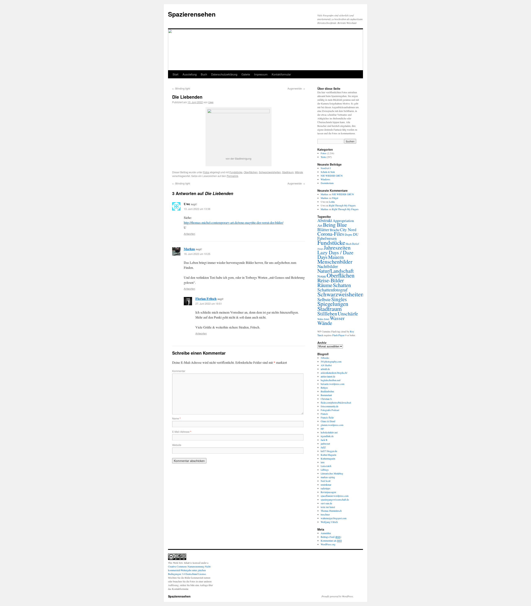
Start (175, 74)
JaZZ (323, 447)
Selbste (324, 299)
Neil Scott (325, 480)
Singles (339, 299)
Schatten (342, 284)
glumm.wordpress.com (332, 425)
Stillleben (327, 313)
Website (176, 445)
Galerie (245, 74)
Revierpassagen (328, 492)
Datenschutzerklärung (224, 74)
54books (325, 357)
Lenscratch (326, 466)
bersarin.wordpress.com (332, 383)
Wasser (337, 318)
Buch (204, 74)
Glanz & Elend (328, 421)
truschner (325, 514)
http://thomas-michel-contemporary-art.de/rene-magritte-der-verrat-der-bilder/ (233, 222)
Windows (325, 179)
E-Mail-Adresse (181, 431)
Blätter (323, 229)
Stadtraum (288, 172)
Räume (324, 284)
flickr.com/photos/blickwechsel (336, 402)
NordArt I (326, 168)
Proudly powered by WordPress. (338, 596)
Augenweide (296, 88)
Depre (348, 234)
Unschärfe (348, 313)
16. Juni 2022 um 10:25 (197, 254)
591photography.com (331, 361)
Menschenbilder (334, 261)
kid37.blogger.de (329, 451)
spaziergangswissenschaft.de (335, 499)
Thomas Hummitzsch (331, 510)
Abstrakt (324, 220)
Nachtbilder (327, 266)
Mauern (336, 257)
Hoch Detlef (352, 244)
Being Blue (335, 224)
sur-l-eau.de (326, 503)
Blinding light (181, 88)
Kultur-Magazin (328, 454)
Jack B (324, 439)
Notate (321, 276)
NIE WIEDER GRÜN (332, 175)
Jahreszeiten (337, 247)
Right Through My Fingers (342, 205)
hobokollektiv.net (329, 432)
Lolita (332, 201)
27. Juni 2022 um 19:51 (208, 303)
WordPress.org (328, 544)
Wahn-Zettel (323, 319)
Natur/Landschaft (335, 270)
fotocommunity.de (329, 406)
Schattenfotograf (332, 290)
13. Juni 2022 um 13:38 (197, 209)
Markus (189, 248)
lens (323, 462)
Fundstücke (235, 172)
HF (322, 428)
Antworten (189, 233)
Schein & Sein (328, 171)
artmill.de (325, 369)
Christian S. (326, 398)
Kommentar (178, 371)
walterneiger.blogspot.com (333, 518)
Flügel (335, 198)
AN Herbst (326, 365)
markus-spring (328, 477)
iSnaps (320, 248)
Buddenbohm (327, 391)
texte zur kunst (328, 507)
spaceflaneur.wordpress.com (334, 495)
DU (355, 234)
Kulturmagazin (328, 458)
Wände (299, 172)
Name (176, 418)
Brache (334, 229)
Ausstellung (190, 74)
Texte (323, 157)
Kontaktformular (281, 74)
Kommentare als (331, 540)
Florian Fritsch (206, 298)
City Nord (348, 229)
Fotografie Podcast (330, 410)
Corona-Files (330, 233)
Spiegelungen (332, 304)
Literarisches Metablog (332, 473)
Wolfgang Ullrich (329, 522)
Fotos (206, 172)
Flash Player (338, 335)
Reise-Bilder (330, 280)
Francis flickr (327, 417)
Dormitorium (327, 183)
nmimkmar (326, 484)
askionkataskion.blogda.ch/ (334, 372)
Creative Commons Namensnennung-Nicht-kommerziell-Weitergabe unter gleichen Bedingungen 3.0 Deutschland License (189, 570)
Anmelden (326, 533)
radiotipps (325, 488)
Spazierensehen (192, 14)
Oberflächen (251, 172)
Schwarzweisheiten (270, 172)
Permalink (232, 176)
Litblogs (325, 469)
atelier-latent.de (328, 376)
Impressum (261, 74)
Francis (324, 413)
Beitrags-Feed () (331, 536)
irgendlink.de (327, 436)
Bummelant (326, 395)
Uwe (210, 102)
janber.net (325, 443)
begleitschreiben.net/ (331, 380)
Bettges (324, 387)
